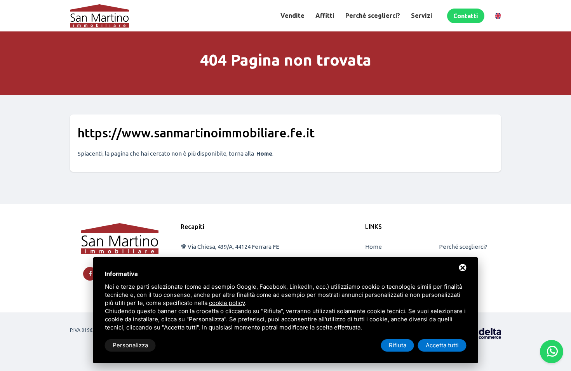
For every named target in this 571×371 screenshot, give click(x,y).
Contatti (465, 15)
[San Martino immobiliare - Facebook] (90, 274)
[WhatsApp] (551, 351)
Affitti (324, 15)
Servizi (421, 15)
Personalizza (130, 345)
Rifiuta (397, 345)
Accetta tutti (442, 345)
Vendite (292, 15)
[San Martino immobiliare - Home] (119, 238)
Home (373, 246)
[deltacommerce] (483, 332)
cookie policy (227, 303)
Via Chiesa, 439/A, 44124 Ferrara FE (232, 246)
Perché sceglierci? (372, 15)
